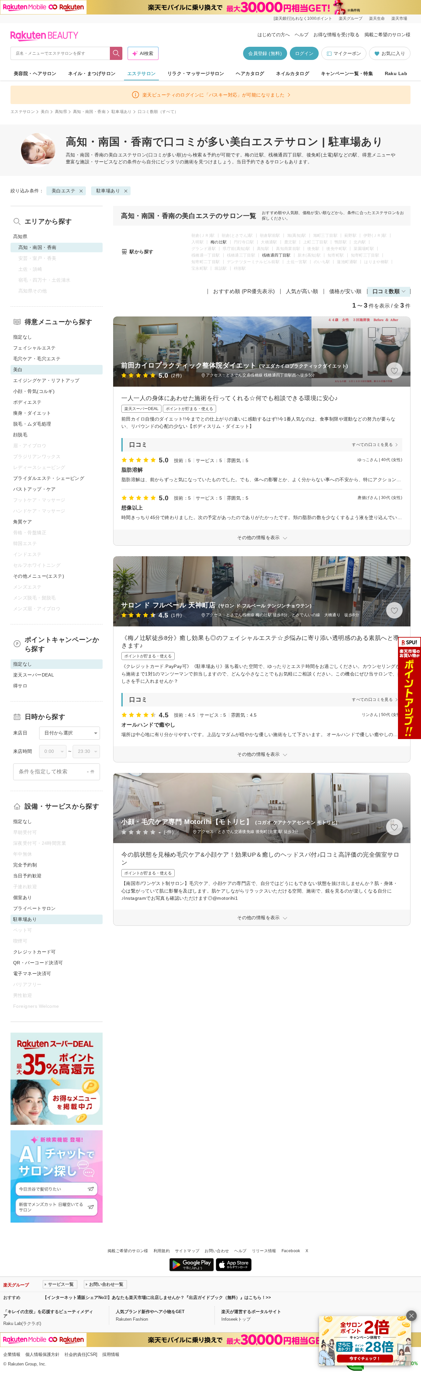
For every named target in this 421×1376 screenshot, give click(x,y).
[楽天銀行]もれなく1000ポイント (303, 18)
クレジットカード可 (34, 951)
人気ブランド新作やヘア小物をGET (150, 1311)
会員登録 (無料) (265, 53)
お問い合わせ (217, 1251)
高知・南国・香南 (89, 111)
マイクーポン (347, 53)
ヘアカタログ (250, 73)
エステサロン (141, 73)
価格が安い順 (345, 291)
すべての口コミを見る (372, 445)
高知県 (61, 111)
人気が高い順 (302, 291)
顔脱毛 (20, 434)
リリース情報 (264, 1251)
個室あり (22, 897)
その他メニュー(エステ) (38, 576)
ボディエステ (27, 402)
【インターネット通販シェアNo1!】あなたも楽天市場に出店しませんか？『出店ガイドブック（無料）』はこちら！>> (157, 1297)
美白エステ (120, 154)
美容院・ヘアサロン (35, 73)
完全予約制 (25, 864)
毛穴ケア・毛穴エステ (37, 358)
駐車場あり (121, 111)
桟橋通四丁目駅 (276, 255)
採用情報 (110, 1354)
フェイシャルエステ (34, 347)
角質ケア (22, 521)
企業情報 (11, 1354)
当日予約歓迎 (27, 875)
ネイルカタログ (292, 73)
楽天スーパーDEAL (33, 674)
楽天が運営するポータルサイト (251, 1311)
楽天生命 (377, 18)
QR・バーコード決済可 (38, 962)
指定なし (22, 337)
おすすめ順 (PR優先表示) (244, 291)
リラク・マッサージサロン (195, 73)
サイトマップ (187, 1251)
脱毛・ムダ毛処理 (32, 424)
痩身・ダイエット (32, 413)
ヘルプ (302, 34)
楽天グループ (350, 18)
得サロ (20, 685)
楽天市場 (399, 18)
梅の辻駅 (218, 242)
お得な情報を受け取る (336, 34)
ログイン (304, 53)
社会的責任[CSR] (80, 1354)
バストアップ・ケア (34, 489)
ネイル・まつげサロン (91, 73)
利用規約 (162, 1251)
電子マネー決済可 (32, 973)
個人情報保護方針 (42, 1354)
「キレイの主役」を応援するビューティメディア (48, 1313)
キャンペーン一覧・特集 (347, 73)
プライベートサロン (34, 908)
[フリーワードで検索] (116, 53)
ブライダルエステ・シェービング (48, 478)
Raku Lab (396, 73)
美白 (45, 111)
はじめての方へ (274, 34)
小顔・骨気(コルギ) (34, 391)
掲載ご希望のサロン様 (387, 34)
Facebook (291, 1251)
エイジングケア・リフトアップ (46, 380)
